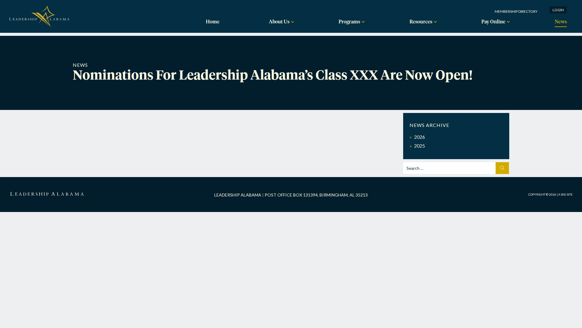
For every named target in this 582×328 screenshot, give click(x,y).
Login (558, 10)
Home (212, 21)
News (561, 21)
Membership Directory (516, 11)
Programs (349, 21)
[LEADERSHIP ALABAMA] (47, 194)
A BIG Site (565, 194)
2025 (419, 146)
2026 (419, 137)
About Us (279, 21)
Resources (421, 21)
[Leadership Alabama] (39, 22)
